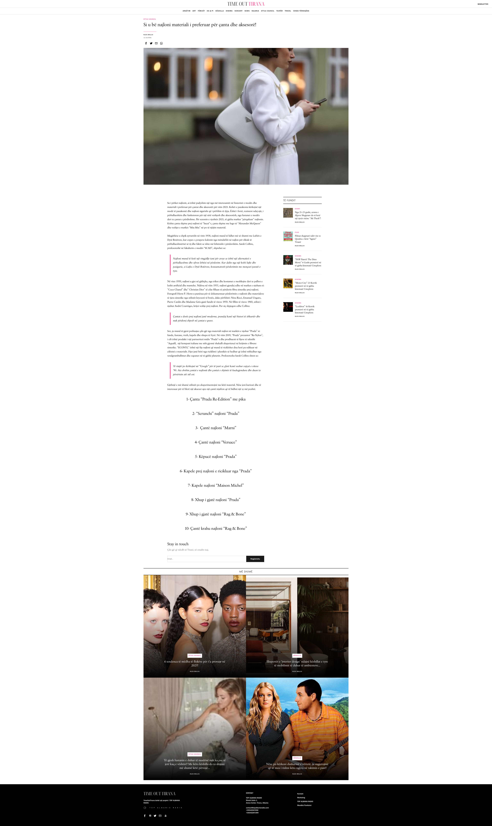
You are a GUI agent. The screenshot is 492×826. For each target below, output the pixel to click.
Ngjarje (255, 11)
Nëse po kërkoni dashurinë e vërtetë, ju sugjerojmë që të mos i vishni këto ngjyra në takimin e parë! (297, 766)
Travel (288, 11)
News (247, 11)
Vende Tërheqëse (301, 11)
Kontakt (300, 794)
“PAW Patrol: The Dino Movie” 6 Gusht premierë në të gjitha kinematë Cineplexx (308, 262)
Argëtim (186, 11)
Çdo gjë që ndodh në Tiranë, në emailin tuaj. (188, 550)
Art (194, 11)
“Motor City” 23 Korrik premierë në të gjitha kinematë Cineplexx (306, 286)
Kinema (229, 11)
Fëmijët (201, 11)
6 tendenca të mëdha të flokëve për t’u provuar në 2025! (194, 663)
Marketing (301, 798)
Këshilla (220, 11)
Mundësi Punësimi (304, 805)
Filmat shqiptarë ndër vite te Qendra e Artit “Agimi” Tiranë (308, 239)
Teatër (279, 11)
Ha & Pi (210, 11)
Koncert (239, 11)
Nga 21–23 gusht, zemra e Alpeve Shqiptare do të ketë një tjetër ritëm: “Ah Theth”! (308, 215)
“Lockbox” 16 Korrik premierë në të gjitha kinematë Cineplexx (304, 309)
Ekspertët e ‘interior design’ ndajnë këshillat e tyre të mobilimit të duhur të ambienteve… (297, 663)
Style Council (267, 11)
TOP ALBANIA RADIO (305, 801)
